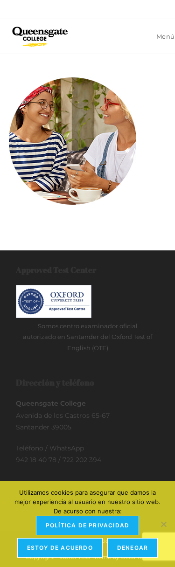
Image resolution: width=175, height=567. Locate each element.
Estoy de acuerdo (60, 547)
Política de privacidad (87, 525)
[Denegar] (163, 524)
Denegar (132, 547)
